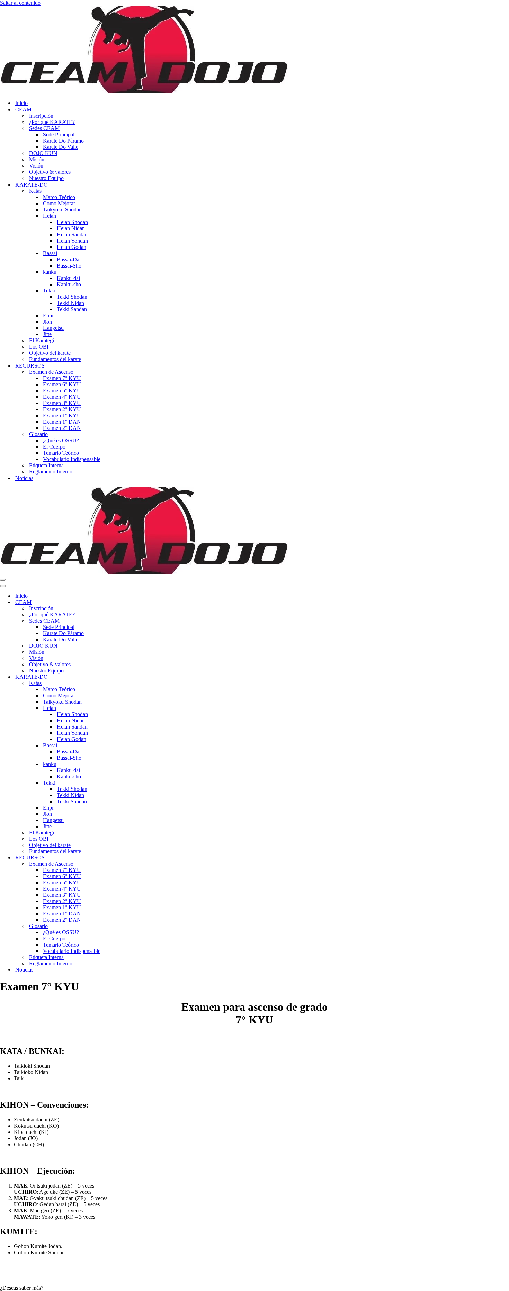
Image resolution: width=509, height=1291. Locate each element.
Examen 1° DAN (62, 422)
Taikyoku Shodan (62, 210)
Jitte (47, 334)
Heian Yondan (72, 241)
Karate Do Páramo (63, 141)
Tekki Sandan (72, 309)
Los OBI (38, 347)
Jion (47, 322)
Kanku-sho (69, 284)
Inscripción (41, 116)
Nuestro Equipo (46, 178)
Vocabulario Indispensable (71, 459)
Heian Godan (71, 247)
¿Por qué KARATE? (52, 122)
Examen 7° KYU (62, 378)
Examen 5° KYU (62, 391)
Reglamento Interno (50, 472)
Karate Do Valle (60, 147)
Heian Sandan (72, 234)
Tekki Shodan (72, 297)
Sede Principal (58, 134)
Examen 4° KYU (62, 397)
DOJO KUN (43, 153)
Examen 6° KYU (62, 384)
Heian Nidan (71, 228)
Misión (36, 159)
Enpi (48, 315)
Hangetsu (53, 328)
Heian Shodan (72, 222)
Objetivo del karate (50, 353)
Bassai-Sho (69, 266)
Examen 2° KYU (62, 409)
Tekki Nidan (70, 303)
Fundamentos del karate (55, 359)
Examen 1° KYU (62, 415)
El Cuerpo (54, 447)
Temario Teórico (61, 453)
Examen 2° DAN (62, 428)
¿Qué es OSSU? (61, 440)
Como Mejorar (59, 203)
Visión (36, 166)
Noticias (24, 478)
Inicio (21, 103)
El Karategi (41, 340)
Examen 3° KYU (62, 403)
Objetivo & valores (50, 172)
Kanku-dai (68, 278)
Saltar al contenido (20, 3)
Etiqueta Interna (46, 465)
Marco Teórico (59, 197)
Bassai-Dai (69, 259)
